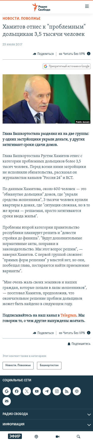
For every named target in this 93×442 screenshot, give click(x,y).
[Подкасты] (77, 391)
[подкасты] (36, 436)
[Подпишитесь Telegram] (47, 391)
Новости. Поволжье (21, 19)
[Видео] (57, 436)
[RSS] (67, 391)
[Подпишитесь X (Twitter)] (27, 391)
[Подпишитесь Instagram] (57, 391)
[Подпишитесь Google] (7, 391)
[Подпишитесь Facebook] (17, 391)
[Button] (43, 54)
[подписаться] (7, 401)
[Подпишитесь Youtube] (37, 391)
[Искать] (78, 436)
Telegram (68, 316)
